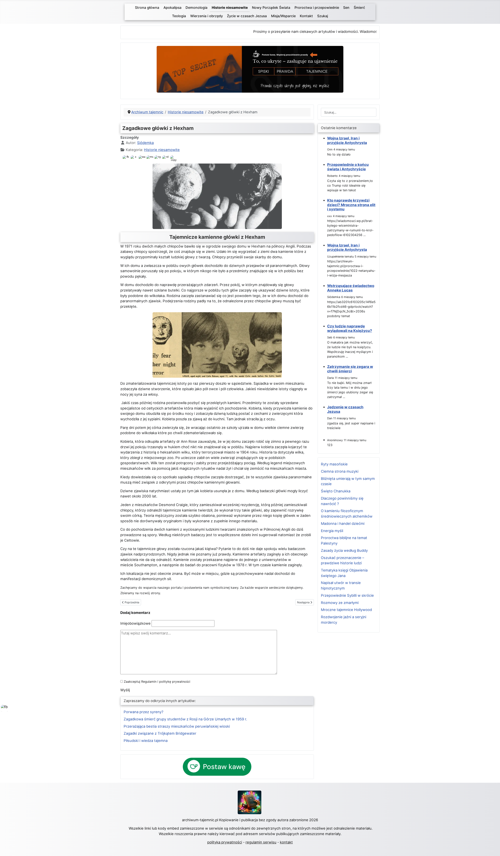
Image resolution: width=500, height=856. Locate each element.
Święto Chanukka (335, 491)
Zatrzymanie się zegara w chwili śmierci (350, 368)
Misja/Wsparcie (283, 16)
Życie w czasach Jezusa (247, 16)
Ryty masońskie (334, 464)
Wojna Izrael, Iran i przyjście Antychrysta (347, 140)
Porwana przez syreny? (143, 712)
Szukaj (322, 16)
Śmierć (359, 7)
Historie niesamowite (230, 7)
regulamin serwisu (261, 842)
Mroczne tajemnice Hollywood (346, 609)
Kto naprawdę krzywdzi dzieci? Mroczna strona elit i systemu (351, 204)
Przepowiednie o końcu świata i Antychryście (348, 166)
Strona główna (147, 7)
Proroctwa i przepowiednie (317, 7)
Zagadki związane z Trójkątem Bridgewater (160, 733)
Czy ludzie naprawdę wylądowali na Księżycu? (349, 328)
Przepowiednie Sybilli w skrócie (347, 595)
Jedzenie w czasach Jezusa (345, 409)
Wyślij (125, 690)
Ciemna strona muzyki (339, 471)
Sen (346, 7)
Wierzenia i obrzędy (206, 16)
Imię (135, 623)
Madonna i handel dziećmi (342, 523)
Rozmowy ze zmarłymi (340, 602)
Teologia (179, 16)
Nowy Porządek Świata (271, 7)
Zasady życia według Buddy (344, 550)
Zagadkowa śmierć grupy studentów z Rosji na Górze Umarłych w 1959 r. (185, 719)
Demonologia (196, 7)
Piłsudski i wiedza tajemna (146, 740)
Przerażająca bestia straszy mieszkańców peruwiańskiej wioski (177, 726)
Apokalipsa (172, 7)
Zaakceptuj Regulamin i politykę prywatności (157, 681)
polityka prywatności (224, 842)
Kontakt (306, 16)
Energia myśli (332, 531)
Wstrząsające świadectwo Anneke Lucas (350, 288)
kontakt (286, 842)
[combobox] (348, 112)
